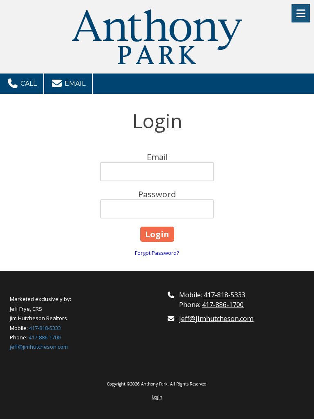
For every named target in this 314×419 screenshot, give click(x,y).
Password (157, 194)
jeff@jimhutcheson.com (39, 346)
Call (28, 83)
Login (157, 397)
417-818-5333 (45, 328)
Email (74, 83)
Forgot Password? (157, 252)
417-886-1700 (45, 337)
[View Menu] (301, 13)
